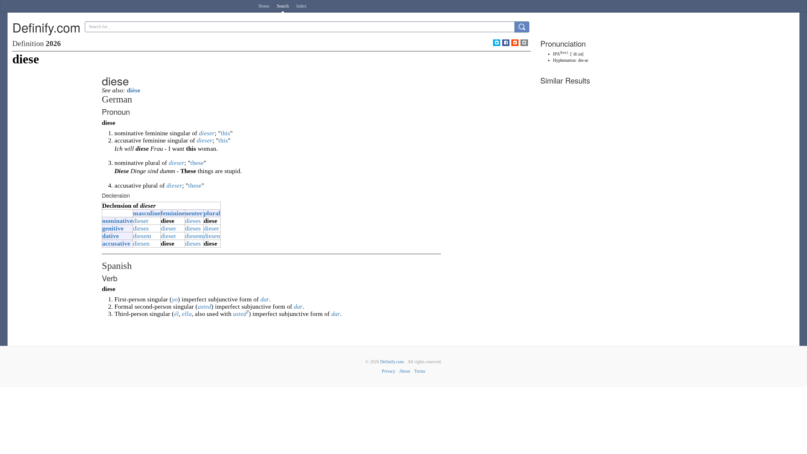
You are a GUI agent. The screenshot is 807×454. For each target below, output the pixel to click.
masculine (146, 213)
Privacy (388, 371)
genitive (113, 228)
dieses (193, 220)
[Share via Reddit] (515, 42)
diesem (142, 235)
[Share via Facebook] (506, 42)
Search (283, 6)
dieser (207, 133)
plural (212, 213)
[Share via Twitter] (497, 42)
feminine (173, 213)
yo (175, 299)
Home (263, 6)
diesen (212, 235)
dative (110, 235)
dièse (133, 90)
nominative (117, 220)
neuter (194, 213)
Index (301, 6)
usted (204, 306)
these (197, 162)
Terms (419, 371)
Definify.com (392, 361)
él (176, 313)
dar (264, 299)
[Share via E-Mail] (524, 42)
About (404, 371)
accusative (116, 243)
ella (187, 313)
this (225, 133)
